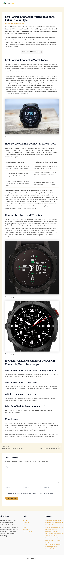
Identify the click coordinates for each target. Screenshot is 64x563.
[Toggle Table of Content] (39, 52)
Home (25, 520)
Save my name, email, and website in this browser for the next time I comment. (30, 493)
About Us (26, 523)
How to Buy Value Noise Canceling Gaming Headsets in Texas (52, 547)
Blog (24, 527)
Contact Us (26, 529)
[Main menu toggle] (60, 3)
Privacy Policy (27, 531)
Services (25, 525)
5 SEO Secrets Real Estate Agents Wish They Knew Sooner (53, 540)
